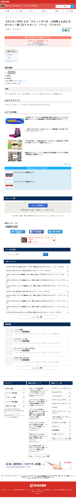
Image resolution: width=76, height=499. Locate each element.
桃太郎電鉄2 (56, 430)
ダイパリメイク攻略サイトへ (38, 45)
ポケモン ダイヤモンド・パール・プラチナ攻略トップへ (40, 240)
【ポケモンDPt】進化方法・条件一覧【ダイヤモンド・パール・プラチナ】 (28, 291)
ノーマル (11, 72)
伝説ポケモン (44, 10)
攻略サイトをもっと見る (60, 438)
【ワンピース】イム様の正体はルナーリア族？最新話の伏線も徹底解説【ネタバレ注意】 (37, 402)
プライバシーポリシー (30, 489)
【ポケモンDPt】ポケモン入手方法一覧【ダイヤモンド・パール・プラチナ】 (28, 270)
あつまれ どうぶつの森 (59, 422)
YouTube (37, 491)
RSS (42, 491)
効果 (9, 57)
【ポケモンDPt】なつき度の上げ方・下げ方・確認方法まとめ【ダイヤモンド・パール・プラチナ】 (35, 267)
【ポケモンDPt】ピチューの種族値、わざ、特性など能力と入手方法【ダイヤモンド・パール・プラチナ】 (35, 302)
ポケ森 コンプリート (58, 434)
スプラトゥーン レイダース (60, 388)
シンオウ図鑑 (6, 10)
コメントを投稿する (38, 205)
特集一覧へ (68, 164)
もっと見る (36, 317)
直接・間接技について (20, 81)
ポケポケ (54, 407)
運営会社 (47, 489)
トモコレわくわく (57, 396)
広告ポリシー (40, 489)
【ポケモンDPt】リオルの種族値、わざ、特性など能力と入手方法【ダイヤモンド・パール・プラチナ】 (35, 275)
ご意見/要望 (16, 489)
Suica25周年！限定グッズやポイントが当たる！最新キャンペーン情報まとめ (37, 448)
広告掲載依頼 (61, 489)
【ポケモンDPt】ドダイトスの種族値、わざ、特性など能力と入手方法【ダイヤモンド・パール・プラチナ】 (35, 296)
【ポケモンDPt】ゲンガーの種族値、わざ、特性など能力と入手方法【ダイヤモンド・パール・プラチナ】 (35, 281)
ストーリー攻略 (19, 10)
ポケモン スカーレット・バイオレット (60, 412)
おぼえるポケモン (12, 61)
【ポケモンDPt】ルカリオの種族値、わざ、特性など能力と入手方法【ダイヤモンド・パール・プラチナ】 (35, 307)
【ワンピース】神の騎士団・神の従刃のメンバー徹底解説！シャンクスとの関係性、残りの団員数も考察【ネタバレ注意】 (37, 414)
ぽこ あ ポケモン (57, 392)
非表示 (13, 51)
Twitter (32, 491)
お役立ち (57, 10)
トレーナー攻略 (69, 10)
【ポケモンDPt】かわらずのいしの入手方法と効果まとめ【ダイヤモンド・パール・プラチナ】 (34, 312)
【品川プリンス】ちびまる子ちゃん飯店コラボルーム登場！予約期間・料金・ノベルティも (37, 438)
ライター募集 (53, 489)
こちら (42, 210)
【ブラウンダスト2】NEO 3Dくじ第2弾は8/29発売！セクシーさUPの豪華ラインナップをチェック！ (37, 426)
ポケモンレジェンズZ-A (59, 399)
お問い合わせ (69, 489)
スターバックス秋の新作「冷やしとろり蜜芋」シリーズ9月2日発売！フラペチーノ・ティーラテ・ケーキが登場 (37, 392)
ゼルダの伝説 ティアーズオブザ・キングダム (60, 417)
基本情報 (9, 55)
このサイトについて (7, 489)
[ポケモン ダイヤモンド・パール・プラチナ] (27, 8)
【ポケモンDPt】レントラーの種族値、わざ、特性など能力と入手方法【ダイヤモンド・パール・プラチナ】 (35, 286)
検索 (72, 6)
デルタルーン (56, 426)
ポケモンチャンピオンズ (59, 403)
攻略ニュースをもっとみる (38, 456)
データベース (31, 10)
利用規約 (22, 489)
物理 (16, 226)
